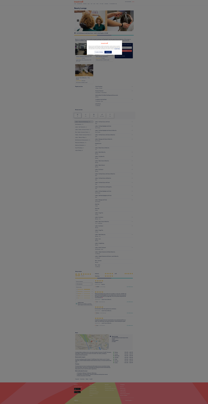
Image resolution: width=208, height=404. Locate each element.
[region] (104, 47)
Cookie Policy (117, 48)
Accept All (108, 52)
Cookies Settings (99, 52)
